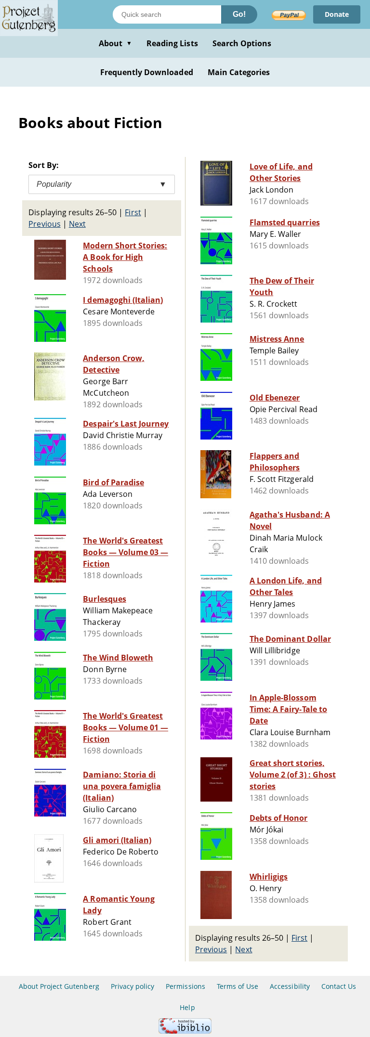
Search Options (242, 43)
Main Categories (239, 72)
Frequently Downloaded (146, 72)
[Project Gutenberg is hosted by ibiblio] (185, 1031)
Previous (44, 224)
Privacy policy (133, 986)
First (133, 212)
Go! (239, 14)
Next (77, 224)
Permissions (185, 986)
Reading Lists (172, 43)
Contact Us (338, 986)
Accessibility (290, 986)
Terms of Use (237, 986)
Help (187, 1007)
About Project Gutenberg (59, 986)
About (115, 43)
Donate (337, 14)
